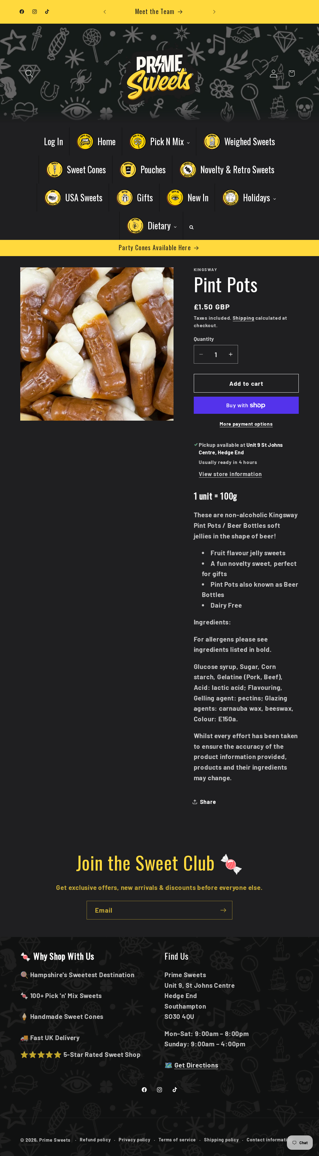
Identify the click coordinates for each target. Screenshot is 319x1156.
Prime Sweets (55, 1140)
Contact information (270, 1139)
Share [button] (208, 801)
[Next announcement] (214, 11)
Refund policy (95, 1139)
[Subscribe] (223, 910)
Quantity (204, 339)
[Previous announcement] (105, 11)
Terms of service (177, 1139)
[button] (29, 73)
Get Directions (196, 1065)
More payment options (246, 424)
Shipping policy (221, 1139)
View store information (230, 474)
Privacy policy (134, 1139)
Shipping (243, 318)
